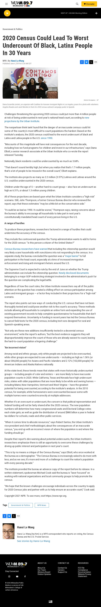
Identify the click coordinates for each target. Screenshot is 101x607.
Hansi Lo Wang (17, 60)
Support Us (62, 572)
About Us (41, 568)
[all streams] (97, 13)
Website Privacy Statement (84, 575)
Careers (61, 570)
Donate (90, 4)
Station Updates (44, 574)
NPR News (41, 505)
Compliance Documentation (84, 571)
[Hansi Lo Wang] (8, 531)
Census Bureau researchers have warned (26, 249)
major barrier (72, 256)
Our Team (42, 570)
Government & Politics (12, 29)
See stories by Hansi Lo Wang (33, 541)
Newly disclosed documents (74, 273)
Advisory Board (44, 572)
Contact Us (62, 568)
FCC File (81, 568)
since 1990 (46, 138)
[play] (7, 13)
